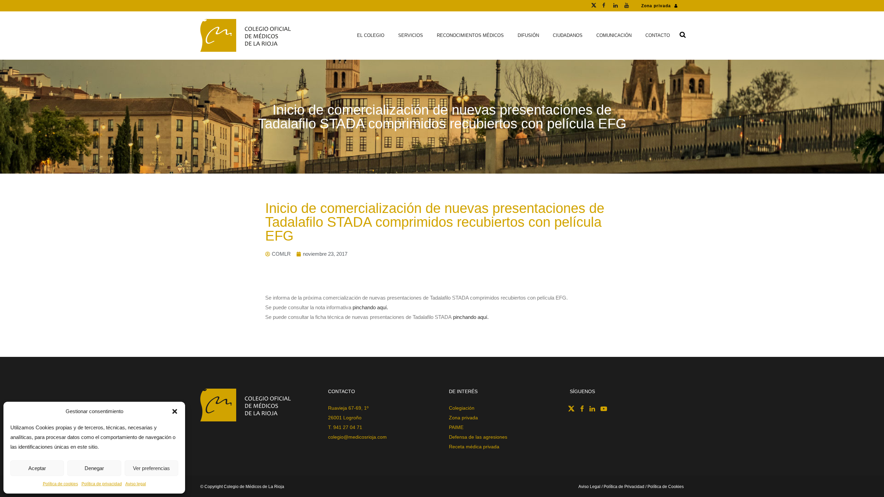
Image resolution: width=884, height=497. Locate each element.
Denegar (94, 468)
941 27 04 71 (347, 427)
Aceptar (37, 468)
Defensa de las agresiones (478, 437)
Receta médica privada (474, 446)
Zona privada (656, 5)
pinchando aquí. (370, 307)
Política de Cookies (665, 486)
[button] (174, 411)
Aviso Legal (590, 486)
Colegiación (461, 408)
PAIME (456, 427)
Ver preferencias (151, 468)
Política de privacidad (101, 483)
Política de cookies (60, 483)
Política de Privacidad (624, 486)
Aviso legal (135, 483)
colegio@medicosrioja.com (357, 437)
